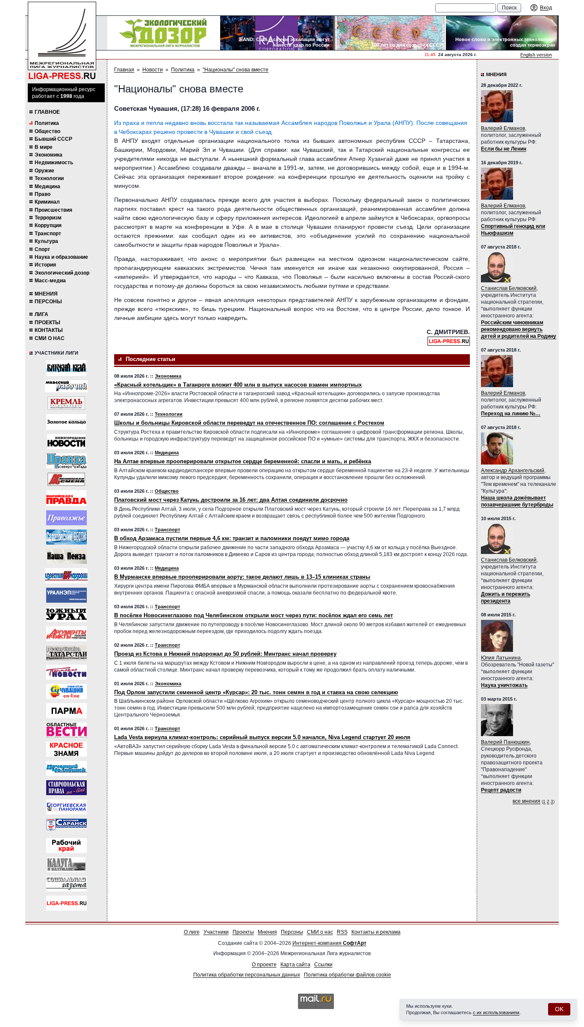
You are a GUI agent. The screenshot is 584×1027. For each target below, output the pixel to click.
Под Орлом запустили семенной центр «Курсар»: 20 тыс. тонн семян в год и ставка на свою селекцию (256, 692)
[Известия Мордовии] (66, 575)
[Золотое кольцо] (66, 422)
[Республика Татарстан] (66, 652)
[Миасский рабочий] (66, 386)
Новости (152, 70)
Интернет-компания (329, 943)
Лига (41, 314)
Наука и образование (61, 257)
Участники (216, 932)
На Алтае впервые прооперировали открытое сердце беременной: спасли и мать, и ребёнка (242, 461)
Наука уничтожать (504, 685)
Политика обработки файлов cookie (347, 975)
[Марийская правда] (66, 498)
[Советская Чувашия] (66, 691)
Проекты (47, 323)
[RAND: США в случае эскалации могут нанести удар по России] (276, 33)
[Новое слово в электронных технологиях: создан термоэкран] (502, 33)
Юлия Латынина (501, 658)
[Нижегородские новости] (66, 441)
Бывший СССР (53, 139)
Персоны (48, 302)
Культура (46, 241)
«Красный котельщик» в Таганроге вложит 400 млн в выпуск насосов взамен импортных (238, 385)
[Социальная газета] (66, 883)
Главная (124, 70)
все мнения (526, 801)
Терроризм (48, 218)
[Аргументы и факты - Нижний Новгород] (66, 633)
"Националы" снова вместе (235, 70)
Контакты (49, 330)
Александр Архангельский (512, 471)
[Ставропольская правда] (66, 787)
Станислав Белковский (509, 288)
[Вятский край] (66, 368)
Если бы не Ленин (503, 149)
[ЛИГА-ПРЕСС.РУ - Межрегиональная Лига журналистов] (62, 41)
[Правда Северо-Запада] (66, 460)
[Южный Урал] (66, 614)
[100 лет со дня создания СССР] (389, 33)
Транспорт (48, 234)
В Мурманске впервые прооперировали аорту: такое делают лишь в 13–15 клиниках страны (242, 577)
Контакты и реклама (376, 932)
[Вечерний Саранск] (66, 826)
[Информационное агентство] (66, 517)
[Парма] (66, 710)
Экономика (48, 155)
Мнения (46, 294)
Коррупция (48, 225)
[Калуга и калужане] (66, 864)
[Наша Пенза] (66, 556)
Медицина (47, 186)
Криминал (47, 202)
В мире (44, 147)
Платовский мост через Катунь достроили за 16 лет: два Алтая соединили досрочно (231, 500)
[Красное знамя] (66, 749)
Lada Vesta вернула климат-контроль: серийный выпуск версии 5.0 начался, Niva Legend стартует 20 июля (262, 737)
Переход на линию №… (510, 414)
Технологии (49, 178)
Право (42, 194)
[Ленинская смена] (66, 479)
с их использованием (496, 1012)
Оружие (44, 171)
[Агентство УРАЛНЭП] (66, 595)
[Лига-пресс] (66, 903)
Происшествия (53, 210)
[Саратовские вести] (66, 537)
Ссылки (323, 965)
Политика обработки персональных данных (246, 975)
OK (559, 1009)
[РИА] (66, 403)
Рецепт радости (501, 790)
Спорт (42, 249)
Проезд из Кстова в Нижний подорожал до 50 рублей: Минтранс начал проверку (225, 654)
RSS (342, 932)
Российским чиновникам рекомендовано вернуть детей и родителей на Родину (518, 329)
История (45, 265)
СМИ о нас (50, 338)
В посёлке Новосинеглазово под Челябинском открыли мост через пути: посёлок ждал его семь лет (253, 615)
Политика (47, 123)
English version (536, 54)
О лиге (192, 932)
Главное (47, 112)
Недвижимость (54, 163)
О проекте (264, 965)
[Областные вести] (66, 729)
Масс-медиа (50, 281)
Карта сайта (295, 965)
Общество (47, 131)
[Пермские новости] (66, 672)
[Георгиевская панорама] (66, 806)
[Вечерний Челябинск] (66, 768)
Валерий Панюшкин (505, 742)
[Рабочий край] (66, 845)
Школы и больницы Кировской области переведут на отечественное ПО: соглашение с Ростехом (249, 423)
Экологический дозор (62, 273)
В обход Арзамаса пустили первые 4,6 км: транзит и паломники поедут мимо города (231, 538)
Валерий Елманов (503, 128)
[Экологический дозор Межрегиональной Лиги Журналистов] (163, 33)
